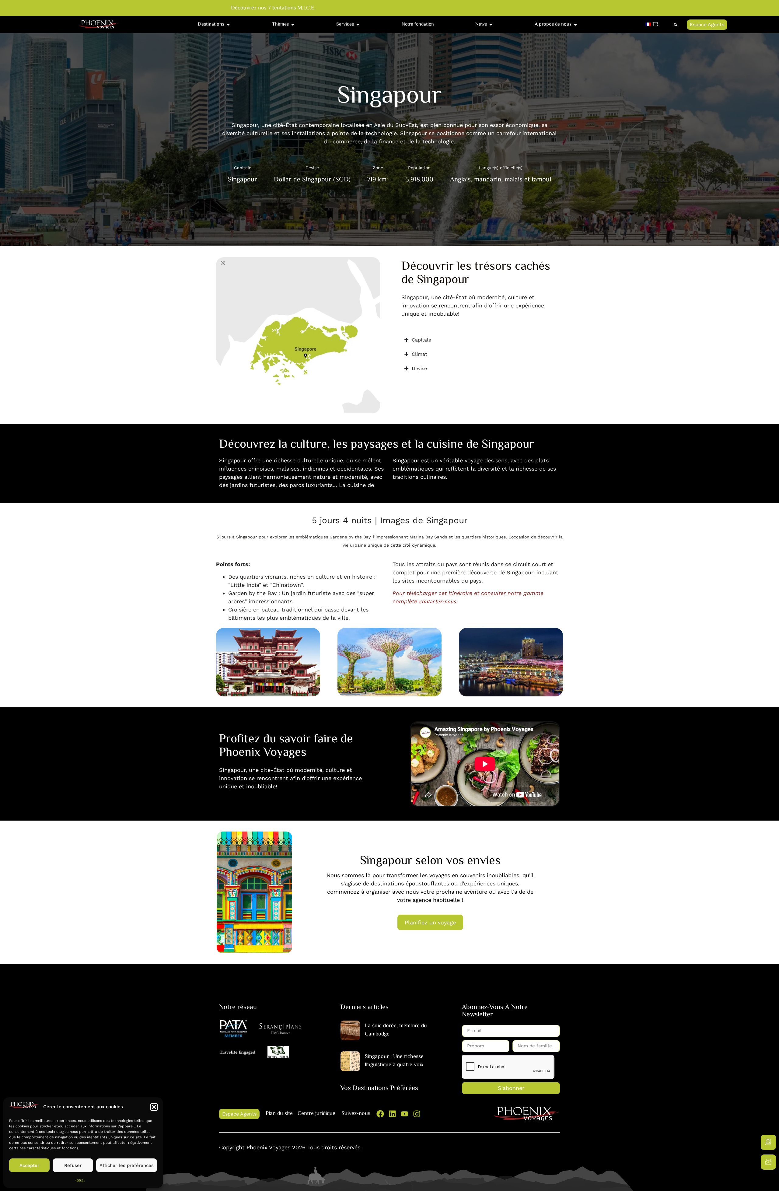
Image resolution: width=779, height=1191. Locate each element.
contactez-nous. (438, 602)
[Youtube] (404, 1114)
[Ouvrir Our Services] (357, 24)
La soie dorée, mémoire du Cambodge (396, 1030)
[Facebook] (380, 1114)
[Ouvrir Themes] (292, 24)
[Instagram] (417, 1114)
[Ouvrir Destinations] (228, 24)
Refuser (73, 1165)
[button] (154, 1107)
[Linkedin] (392, 1114)
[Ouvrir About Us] (575, 24)
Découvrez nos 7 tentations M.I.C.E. (264, 8)
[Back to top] (768, 1180)
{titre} (80, 1180)
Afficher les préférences (127, 1165)
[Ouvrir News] (490, 24)
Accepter (29, 1165)
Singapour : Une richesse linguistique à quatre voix (394, 1061)
